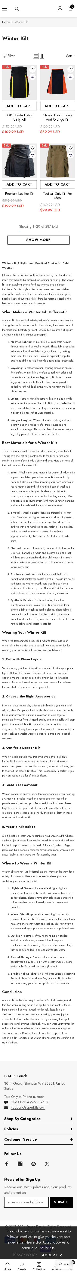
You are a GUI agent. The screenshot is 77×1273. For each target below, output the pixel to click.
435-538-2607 (37, 1102)
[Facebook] (6, 1164)
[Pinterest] (33, 1164)
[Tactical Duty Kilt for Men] (57, 161)
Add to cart (19, 106)
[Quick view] (32, 77)
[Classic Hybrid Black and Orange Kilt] (57, 82)
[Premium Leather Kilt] (19, 161)
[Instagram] (20, 1164)
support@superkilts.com (28, 1107)
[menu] (4, 8)
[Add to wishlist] (32, 69)
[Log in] (60, 8)
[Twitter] (47, 1164)
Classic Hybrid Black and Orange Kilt (57, 117)
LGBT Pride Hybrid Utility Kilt (20, 117)
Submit (61, 1202)
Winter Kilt (21, 22)
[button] (36, 56)
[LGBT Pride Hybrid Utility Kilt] (19, 82)
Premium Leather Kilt (19, 194)
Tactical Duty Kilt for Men (57, 196)
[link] (22, 1266)
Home (6, 22)
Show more (38, 239)
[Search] (16, 8)
